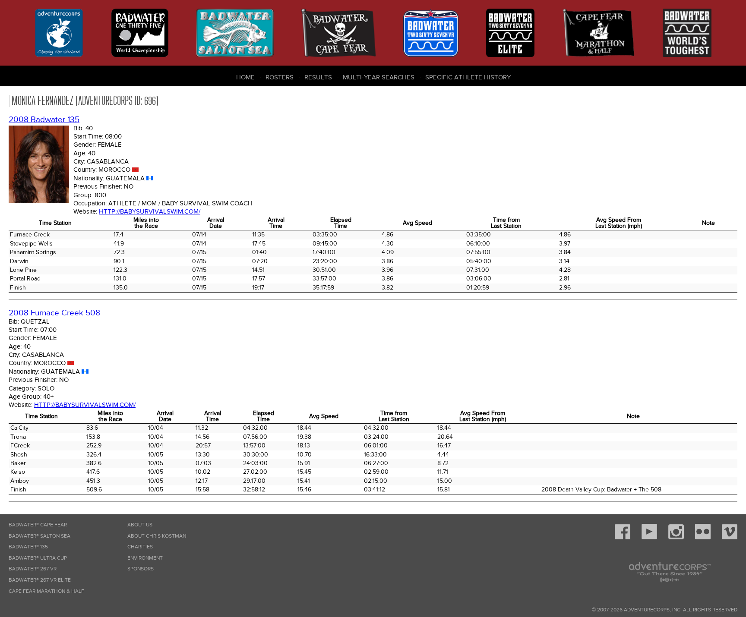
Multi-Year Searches (378, 77)
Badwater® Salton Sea (39, 536)
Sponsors (140, 569)
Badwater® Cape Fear (38, 525)
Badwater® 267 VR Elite (40, 580)
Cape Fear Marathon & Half (46, 591)
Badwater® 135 (28, 547)
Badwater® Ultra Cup (38, 558)
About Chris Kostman (156, 536)
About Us (139, 525)
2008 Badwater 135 (44, 120)
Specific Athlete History (468, 77)
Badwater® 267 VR (33, 569)
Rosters (280, 77)
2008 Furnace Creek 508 (54, 313)
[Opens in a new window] (622, 538)
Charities (140, 547)
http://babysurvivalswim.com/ (149, 211)
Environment (145, 558)
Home (245, 77)
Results (318, 77)
